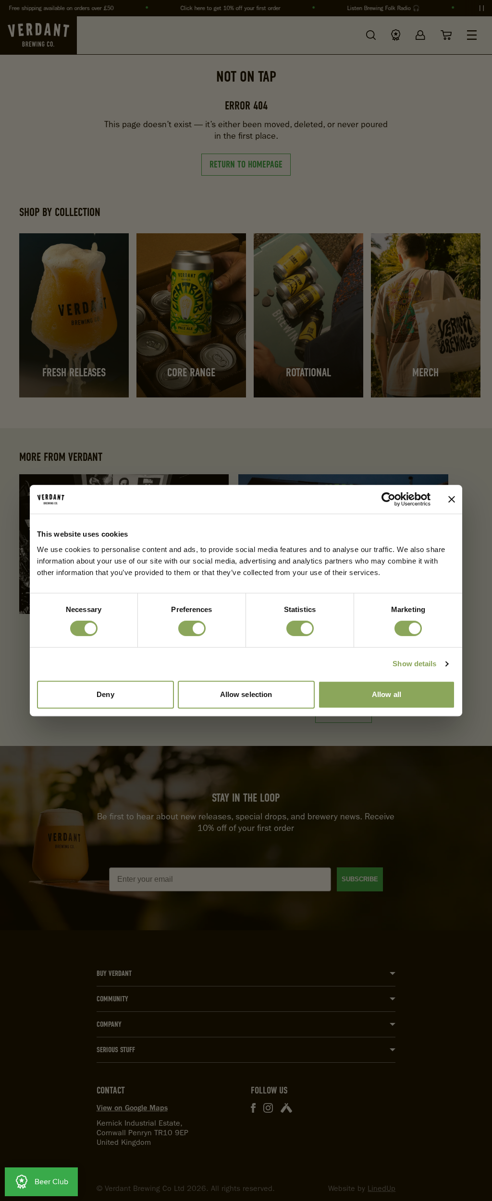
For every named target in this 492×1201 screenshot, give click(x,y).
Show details (414, 664)
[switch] (192, 628)
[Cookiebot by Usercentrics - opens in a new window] (388, 499)
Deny (105, 694)
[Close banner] (451, 499)
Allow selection (246, 694)
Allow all (386, 694)
